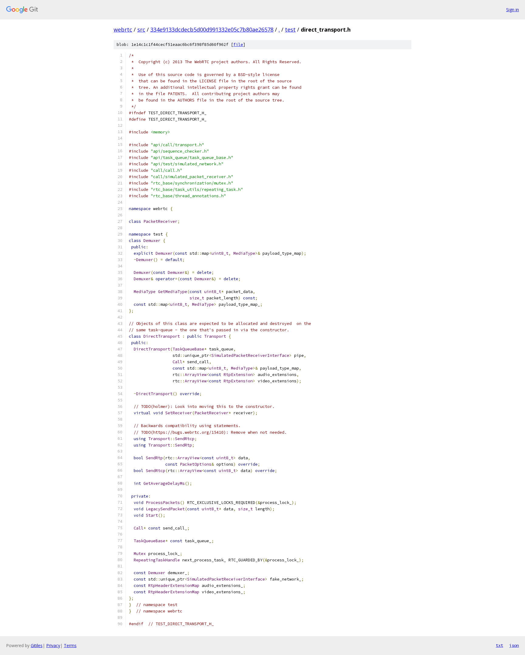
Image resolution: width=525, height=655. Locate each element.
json (514, 645)
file (238, 44)
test (290, 29)
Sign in (512, 9)
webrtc (123, 29)
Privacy (53, 645)
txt (499, 645)
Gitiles (37, 645)
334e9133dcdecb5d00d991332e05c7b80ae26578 (211, 29)
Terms (70, 645)
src (141, 29)
